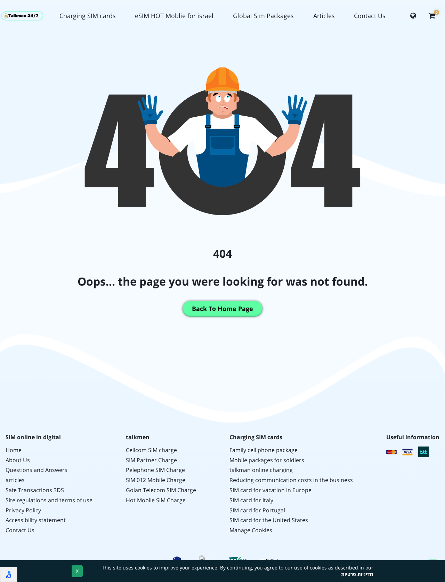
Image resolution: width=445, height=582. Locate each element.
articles (15, 480)
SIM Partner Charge (151, 460)
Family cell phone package (263, 450)
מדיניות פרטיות (357, 574)
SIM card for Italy (251, 500)
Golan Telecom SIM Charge (161, 490)
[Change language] (413, 16)
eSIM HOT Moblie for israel (174, 15)
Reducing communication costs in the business (291, 480)
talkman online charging (261, 470)
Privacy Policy (23, 510)
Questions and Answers (36, 470)
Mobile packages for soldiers (266, 460)
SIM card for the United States (268, 520)
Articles (324, 15)
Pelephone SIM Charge (155, 470)
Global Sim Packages (263, 15)
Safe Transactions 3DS (35, 490)
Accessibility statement (36, 520)
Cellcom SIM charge (151, 450)
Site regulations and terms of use (49, 500)
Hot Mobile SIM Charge (156, 500)
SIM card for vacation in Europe (270, 490)
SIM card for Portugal (257, 510)
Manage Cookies (250, 530)
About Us (18, 460)
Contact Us (370, 15)
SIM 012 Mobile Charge (155, 480)
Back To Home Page (222, 308)
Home (14, 450)
